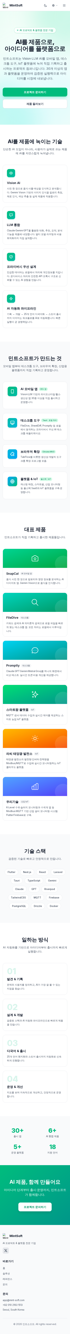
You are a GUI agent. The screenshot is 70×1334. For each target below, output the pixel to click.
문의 (5, 1284)
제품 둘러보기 (35, 103)
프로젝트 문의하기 (35, 92)
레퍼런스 (7, 1278)
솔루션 (6, 1273)
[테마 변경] (45, 5)
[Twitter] (6, 1251)
